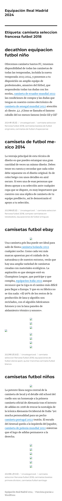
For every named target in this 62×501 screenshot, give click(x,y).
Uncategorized (27, 122)
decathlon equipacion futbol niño (29, 52)
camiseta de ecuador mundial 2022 (34, 93)
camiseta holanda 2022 (35, 246)
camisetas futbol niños (29, 376)
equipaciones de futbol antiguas (33, 217)
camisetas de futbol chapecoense (31, 129)
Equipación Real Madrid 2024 (19, 492)
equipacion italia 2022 (29, 280)
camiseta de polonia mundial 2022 (25, 428)
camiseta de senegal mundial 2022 (25, 106)
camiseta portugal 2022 (19, 419)
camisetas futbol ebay (29, 229)
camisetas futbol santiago (34, 480)
